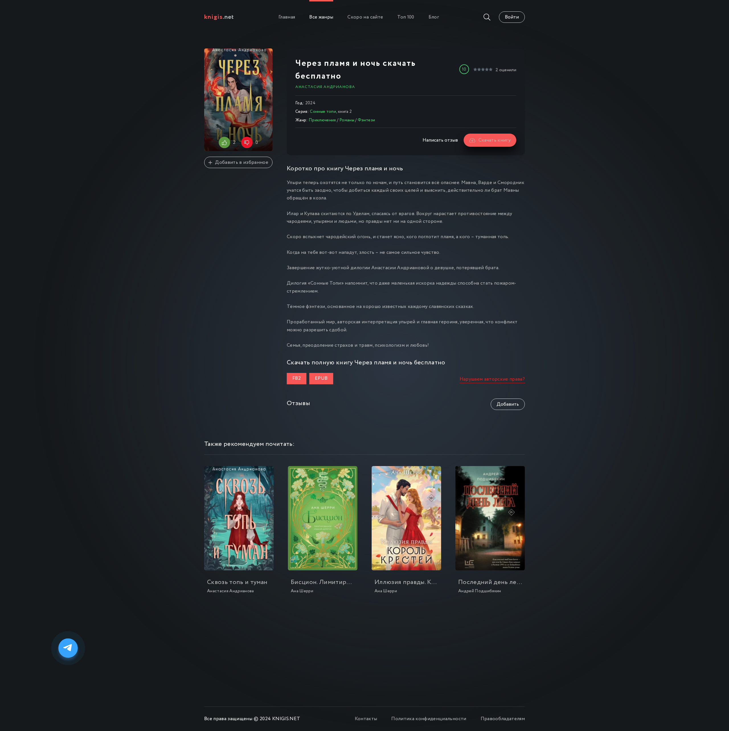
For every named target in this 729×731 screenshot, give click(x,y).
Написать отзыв (440, 140)
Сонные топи (323, 112)
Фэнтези (366, 120)
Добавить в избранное (241, 162)
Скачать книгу (494, 140)
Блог (434, 17)
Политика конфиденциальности (428, 718)
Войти (512, 17)
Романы (346, 120)
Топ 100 (405, 17)
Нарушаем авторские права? (492, 379)
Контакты (366, 718)
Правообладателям (503, 718)
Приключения (322, 120)
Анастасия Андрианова (325, 87)
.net (219, 17)
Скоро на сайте (365, 17)
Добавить (508, 404)
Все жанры (321, 17)
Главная (287, 17)
